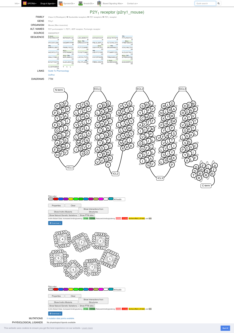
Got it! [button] (225, 328)
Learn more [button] (87, 328)
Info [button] (16, 3)
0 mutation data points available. (61, 318)
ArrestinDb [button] (88, 3)
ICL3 (160, 178)
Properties (56, 205)
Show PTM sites (87, 215)
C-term (206, 185)
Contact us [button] (131, 3)
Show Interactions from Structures (93, 210)
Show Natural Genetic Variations (63, 215)
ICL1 (70, 167)
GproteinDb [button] (68, 3)
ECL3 (182, 88)
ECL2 (140, 88)
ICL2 (115, 173)
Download (55, 223)
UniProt (51, 74)
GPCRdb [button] (31, 3)
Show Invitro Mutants (63, 211)
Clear (73, 205)
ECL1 (97, 88)
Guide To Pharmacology (58, 70)
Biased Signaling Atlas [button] (112, 3)
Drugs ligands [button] (47, 3)
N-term (59, 89)
